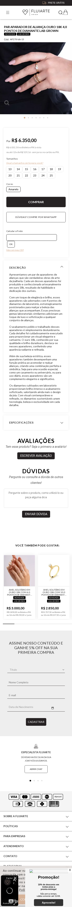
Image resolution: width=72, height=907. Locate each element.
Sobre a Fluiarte (15, 816)
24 (43, 175)
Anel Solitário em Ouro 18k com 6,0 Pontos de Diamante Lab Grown (19, 592)
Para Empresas (14, 836)
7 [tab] (47, 117)
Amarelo (13, 189)
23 (34, 175)
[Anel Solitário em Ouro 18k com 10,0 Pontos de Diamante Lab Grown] (53, 571)
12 (15, 152)
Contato (10, 856)
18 (51, 169)
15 (26, 169)
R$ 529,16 (25, 152)
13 (10, 169)
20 (10, 175)
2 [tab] (28, 117)
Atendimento (13, 846)
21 (18, 175)
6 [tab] (43, 117)
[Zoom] (36, 78)
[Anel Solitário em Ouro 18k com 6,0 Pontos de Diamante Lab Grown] (19, 571)
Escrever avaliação (36, 456)
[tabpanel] (36, 79)
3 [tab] (32, 117)
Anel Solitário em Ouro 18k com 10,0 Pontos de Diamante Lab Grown (53, 592)
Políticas (10, 826)
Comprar (36, 202)
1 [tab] (24, 117)
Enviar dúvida (36, 514)
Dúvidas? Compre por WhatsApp (36, 217)
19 (59, 169)
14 (18, 169)
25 (51, 175)
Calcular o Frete (14, 231)
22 (26, 175)
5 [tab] (40, 117)
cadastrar (36, 721)
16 (34, 169)
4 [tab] (36, 117)
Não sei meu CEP (15, 250)
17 (43, 169)
